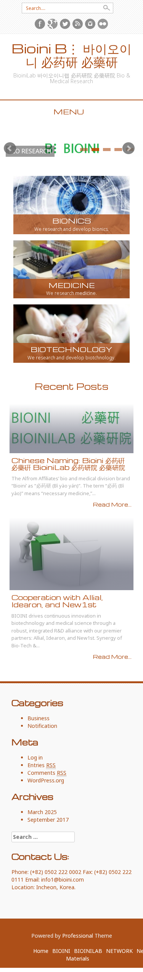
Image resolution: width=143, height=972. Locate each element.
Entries (41, 765)
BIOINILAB (88, 950)
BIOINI (61, 950)
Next (128, 148)
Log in (35, 757)
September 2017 (48, 819)
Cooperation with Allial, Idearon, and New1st (57, 600)
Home (40, 950)
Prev (10, 148)
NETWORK (119, 950)
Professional (77, 935)
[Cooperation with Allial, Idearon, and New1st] (71, 553)
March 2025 (42, 812)
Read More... (112, 504)
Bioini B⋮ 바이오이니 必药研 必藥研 (71, 55)
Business (38, 718)
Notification (42, 725)
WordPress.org (45, 780)
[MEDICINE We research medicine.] (71, 268)
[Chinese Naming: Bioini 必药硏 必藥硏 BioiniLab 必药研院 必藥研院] (71, 427)
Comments (46, 772)
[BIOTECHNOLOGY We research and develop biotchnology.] (71, 332)
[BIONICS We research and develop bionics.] (71, 204)
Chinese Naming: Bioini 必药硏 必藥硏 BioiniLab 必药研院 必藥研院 (68, 463)
